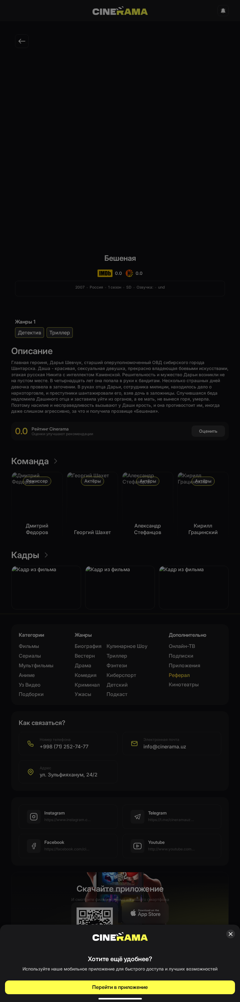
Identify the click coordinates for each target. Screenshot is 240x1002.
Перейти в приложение (120, 987)
